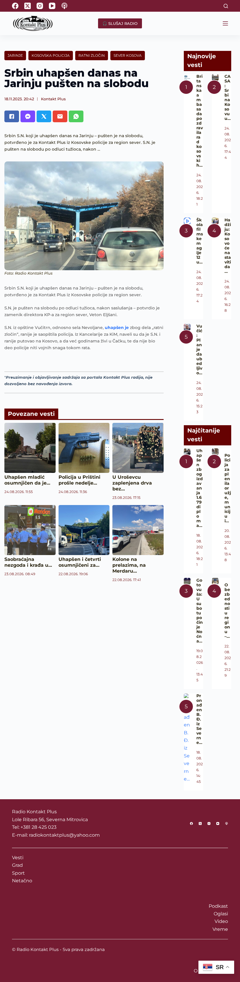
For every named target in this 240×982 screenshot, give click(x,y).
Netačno (22, 880)
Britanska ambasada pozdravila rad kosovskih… (199, 121)
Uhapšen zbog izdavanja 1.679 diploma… (199, 488)
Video (221, 921)
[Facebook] (15, 6)
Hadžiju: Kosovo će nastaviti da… (227, 245)
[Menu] (225, 23)
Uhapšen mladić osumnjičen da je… (27, 480)
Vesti (17, 857)
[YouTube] (52, 6)
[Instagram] (40, 6)
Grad (17, 865)
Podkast (218, 906)
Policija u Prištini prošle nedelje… (79, 480)
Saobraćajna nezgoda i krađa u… (28, 562)
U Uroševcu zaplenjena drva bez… (132, 483)
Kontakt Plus (53, 99)
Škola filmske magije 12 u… (199, 241)
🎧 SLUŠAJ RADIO (120, 23)
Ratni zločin (91, 55)
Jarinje (15, 55)
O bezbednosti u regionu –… (227, 610)
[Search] (226, 6)
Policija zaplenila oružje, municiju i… (227, 488)
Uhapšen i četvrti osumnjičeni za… (80, 562)
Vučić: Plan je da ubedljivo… (199, 349)
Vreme (220, 929)
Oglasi (221, 913)
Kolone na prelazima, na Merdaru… (129, 565)
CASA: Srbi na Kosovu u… (227, 97)
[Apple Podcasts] (64, 6)
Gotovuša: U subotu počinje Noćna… (199, 611)
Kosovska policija (51, 55)
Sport (18, 873)
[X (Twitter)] (27, 6)
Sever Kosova (128, 55)
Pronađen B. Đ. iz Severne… (199, 719)
